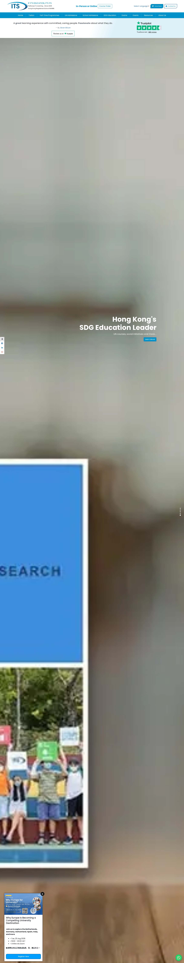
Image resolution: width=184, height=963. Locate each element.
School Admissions (90, 15)
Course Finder (105, 6)
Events (135, 15)
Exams (124, 15)
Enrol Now (158, 6)
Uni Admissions (71, 15)
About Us (162, 15)
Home (20, 15)
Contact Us (172, 6)
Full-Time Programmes (49, 15)
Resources (148, 15)
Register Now (23, 956)
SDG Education (110, 15)
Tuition (31, 15)
